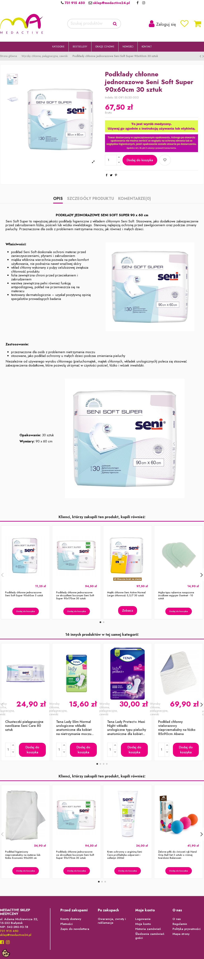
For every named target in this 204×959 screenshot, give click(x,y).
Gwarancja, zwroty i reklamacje (112, 921)
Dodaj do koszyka (140, 160)
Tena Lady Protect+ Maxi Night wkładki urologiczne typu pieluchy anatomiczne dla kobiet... (126, 727)
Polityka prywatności (187, 929)
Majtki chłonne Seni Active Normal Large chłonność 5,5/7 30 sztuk (126, 594)
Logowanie (143, 919)
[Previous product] (201, 56)
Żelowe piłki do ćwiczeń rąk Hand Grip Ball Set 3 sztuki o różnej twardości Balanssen (177, 855)
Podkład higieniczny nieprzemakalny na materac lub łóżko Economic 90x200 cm (22, 855)
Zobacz (127, 610)
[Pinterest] (116, 175)
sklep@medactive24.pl (111, 2)
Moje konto (143, 924)
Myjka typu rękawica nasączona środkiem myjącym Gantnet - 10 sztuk (176, 595)
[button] (58, 47)
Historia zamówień (148, 929)
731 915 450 (74, 2)
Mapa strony (181, 934)
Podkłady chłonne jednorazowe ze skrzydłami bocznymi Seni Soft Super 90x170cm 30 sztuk (75, 595)
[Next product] (203, 56)
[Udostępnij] (106, 175)
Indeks (109, 98)
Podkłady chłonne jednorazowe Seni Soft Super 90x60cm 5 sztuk (24, 594)
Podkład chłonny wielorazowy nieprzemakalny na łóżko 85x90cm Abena (176, 727)
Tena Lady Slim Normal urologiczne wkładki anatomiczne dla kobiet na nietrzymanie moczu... (75, 727)
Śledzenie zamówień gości (149, 936)
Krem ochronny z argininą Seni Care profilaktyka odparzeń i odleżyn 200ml (124, 855)
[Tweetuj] (111, 175)
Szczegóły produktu (90, 199)
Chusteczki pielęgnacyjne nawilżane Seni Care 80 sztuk (24, 725)
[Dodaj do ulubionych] (165, 160)
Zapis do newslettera (74, 929)
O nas (177, 919)
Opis (58, 199)
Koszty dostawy (70, 919)
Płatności (66, 924)
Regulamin (180, 924)
